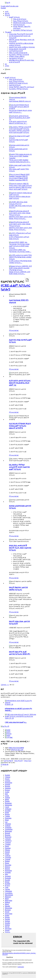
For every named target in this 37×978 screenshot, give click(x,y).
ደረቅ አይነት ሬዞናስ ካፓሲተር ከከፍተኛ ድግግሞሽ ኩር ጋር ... (18, 122)
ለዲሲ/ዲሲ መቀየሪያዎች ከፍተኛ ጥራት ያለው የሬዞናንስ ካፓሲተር (20, 547)
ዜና (6, 64)
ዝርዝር (16, 330)
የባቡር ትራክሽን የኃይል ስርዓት (18, 53)
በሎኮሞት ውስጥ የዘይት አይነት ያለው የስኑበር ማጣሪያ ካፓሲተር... (20, 217)
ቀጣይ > (4, 685)
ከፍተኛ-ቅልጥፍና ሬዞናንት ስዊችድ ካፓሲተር (18, 588)
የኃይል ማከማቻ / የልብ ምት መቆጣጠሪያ (21, 87)
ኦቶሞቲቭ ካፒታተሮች (16, 51)
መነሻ (6, 11)
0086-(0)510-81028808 (16, 748)
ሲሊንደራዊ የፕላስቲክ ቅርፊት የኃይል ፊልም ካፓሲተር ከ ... (20, 111)
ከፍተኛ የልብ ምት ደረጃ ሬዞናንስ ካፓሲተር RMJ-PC (19, 653)
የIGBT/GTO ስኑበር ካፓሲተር (22, 23)
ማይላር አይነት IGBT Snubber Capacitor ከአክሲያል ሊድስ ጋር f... (19, 161)
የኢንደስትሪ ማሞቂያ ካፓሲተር (22, 30)
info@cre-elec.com (17, 750)
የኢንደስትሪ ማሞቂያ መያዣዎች (19, 54)
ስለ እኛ (7, 13)
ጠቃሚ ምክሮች (8, 761)
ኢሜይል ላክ (4, 764)
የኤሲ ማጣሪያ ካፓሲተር (20, 21)
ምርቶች (7, 15)
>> (8, 685)
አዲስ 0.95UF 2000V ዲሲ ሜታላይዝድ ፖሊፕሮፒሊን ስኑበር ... (20, 250)
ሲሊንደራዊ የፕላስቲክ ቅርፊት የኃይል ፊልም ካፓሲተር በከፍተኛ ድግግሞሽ (20, 425)
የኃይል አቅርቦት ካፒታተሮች (17, 49)
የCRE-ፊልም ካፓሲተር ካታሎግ (15, 287)
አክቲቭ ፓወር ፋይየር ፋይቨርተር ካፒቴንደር (22, 47)
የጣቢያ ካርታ (27, 761)
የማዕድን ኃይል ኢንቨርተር (17, 56)
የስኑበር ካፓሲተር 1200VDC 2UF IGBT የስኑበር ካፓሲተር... (19, 272)
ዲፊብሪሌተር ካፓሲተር (16, 58)
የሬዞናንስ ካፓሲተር (19, 24)
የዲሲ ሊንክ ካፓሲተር (19, 19)
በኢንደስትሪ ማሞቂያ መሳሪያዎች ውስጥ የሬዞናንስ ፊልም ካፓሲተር (19, 131)
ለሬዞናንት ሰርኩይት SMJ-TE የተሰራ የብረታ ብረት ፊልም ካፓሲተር (20, 188)
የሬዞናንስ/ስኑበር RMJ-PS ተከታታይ (20, 101)
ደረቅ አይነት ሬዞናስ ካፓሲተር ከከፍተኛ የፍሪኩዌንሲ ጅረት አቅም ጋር (20, 382)
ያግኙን (7, 66)
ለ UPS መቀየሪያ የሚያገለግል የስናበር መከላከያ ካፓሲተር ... (20, 261)
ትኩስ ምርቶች (18, 761)
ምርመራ (11, 330)
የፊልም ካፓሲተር (14, 17)
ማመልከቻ (8, 32)
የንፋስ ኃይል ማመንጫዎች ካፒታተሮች (21, 34)
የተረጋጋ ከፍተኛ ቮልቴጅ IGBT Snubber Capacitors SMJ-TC (18, 179)
